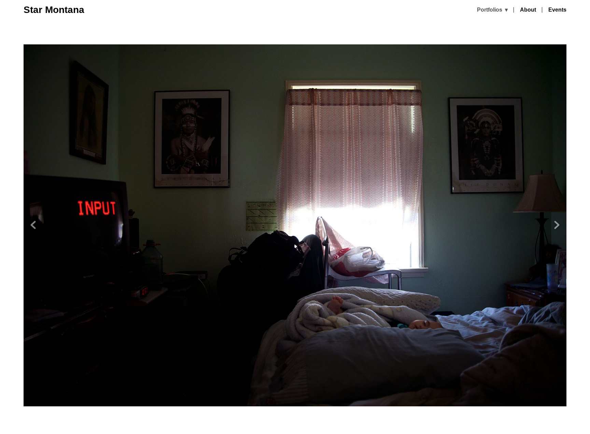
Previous (33, 225)
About (528, 10)
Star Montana (54, 9)
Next (556, 225)
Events (557, 10)
